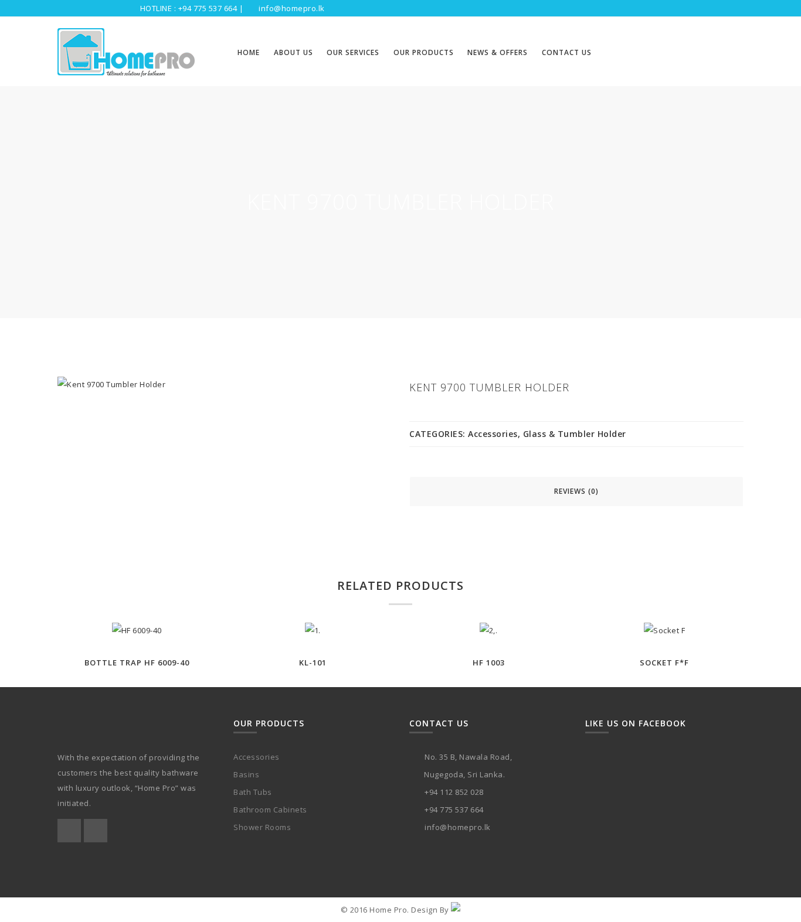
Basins (246, 774)
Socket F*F (664, 662)
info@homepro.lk (292, 8)
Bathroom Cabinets (270, 809)
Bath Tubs (252, 792)
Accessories (493, 433)
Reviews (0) (576, 491)
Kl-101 (313, 662)
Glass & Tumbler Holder (574, 433)
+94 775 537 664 (207, 8)
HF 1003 (489, 662)
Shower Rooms (262, 827)
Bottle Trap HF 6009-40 (136, 662)
